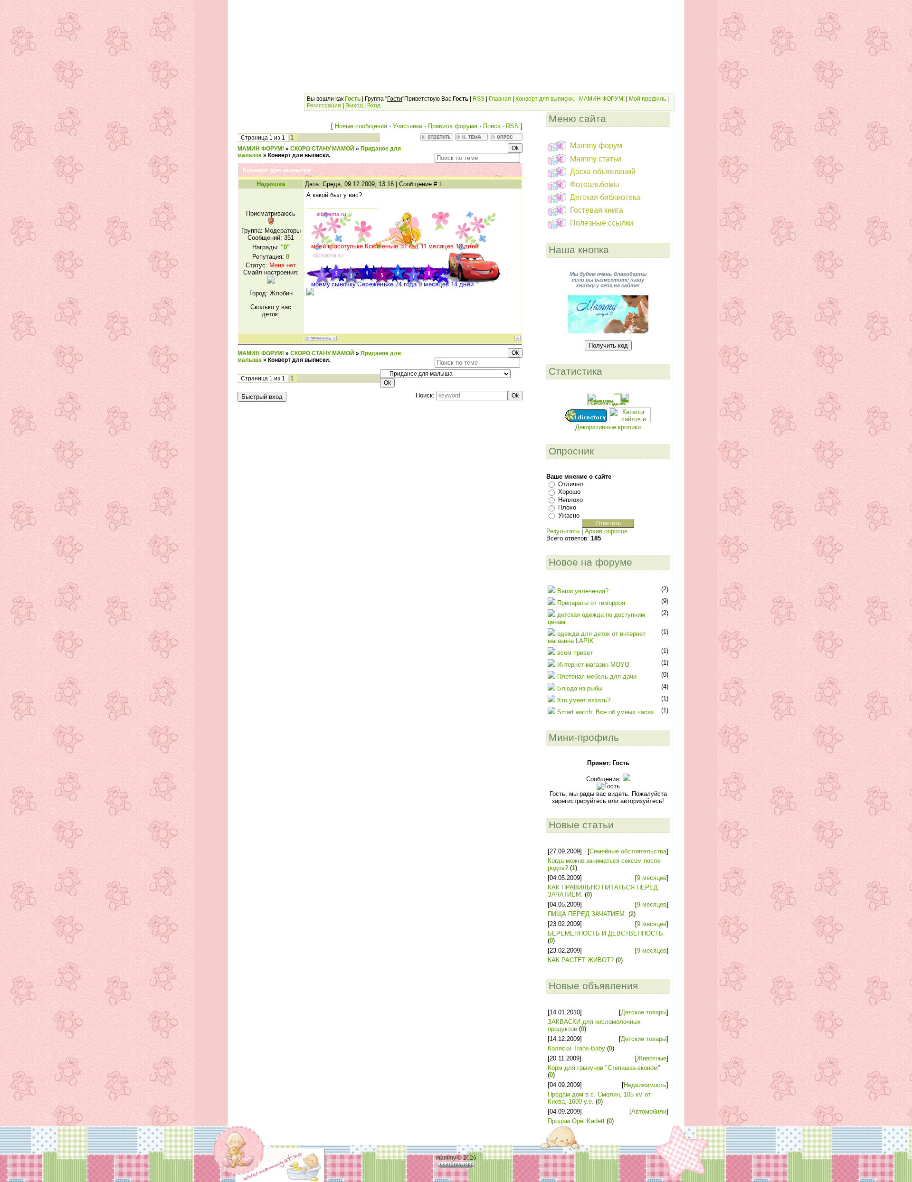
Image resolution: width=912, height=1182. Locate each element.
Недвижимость (645, 1084)
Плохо (567, 507)
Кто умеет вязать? (583, 700)
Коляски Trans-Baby (576, 1048)
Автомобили (648, 1111)
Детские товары (643, 1012)
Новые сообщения (361, 126)
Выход (354, 105)
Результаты (563, 531)
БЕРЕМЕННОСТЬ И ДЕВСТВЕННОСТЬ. (606, 933)
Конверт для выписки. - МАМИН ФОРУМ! (570, 98)
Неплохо (570, 499)
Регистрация (324, 105)
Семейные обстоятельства (627, 851)
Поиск (491, 126)
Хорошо (569, 491)
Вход (373, 105)
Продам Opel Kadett (576, 1121)
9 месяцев (651, 877)
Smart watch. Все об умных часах (605, 712)
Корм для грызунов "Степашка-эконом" (604, 1067)
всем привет (575, 652)
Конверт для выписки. (299, 155)
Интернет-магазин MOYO (593, 664)
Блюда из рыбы (579, 688)
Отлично (570, 484)
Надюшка (270, 184)
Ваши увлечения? (582, 591)
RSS (478, 98)
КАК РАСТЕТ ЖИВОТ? (581, 960)
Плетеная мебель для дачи (596, 676)
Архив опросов (606, 531)
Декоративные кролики (608, 427)
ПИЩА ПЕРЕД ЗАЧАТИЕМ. (587, 913)
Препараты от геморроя (591, 602)
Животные (651, 1058)
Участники (407, 126)
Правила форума (452, 126)
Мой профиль (647, 98)
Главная (500, 98)
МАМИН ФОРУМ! (261, 148)
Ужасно (569, 515)
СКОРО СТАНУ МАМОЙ (322, 148)
